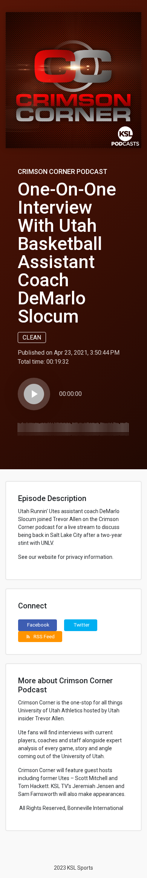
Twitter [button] (82, 625)
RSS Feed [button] (40, 636)
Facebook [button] (38, 625)
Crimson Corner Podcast (62, 171)
